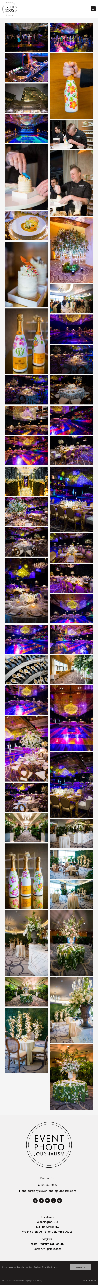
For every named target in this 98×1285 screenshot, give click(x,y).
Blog (44, 1267)
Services (29, 1267)
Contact (37, 1267)
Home (4, 1267)
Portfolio (20, 1267)
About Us (12, 1267)
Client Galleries (53, 1267)
